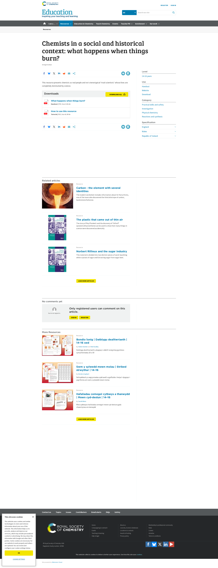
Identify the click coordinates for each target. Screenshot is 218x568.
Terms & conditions (155, 536)
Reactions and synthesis (152, 116)
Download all (116, 94)
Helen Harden (83, 347)
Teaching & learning (98, 533)
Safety (117, 512)
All (124, 12)
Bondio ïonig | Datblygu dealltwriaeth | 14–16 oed (101, 341)
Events (94, 531)
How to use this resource (63, 111)
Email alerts (96, 512)
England (145, 127)
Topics (58, 512)
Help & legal (95, 536)
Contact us (46, 512)
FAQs (108, 512)
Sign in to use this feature (119, 69)
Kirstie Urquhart (83, 374)
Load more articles (86, 281)
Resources (47, 29)
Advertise (151, 533)
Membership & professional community (161, 525)
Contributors (81, 512)
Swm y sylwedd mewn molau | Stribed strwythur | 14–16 (101, 368)
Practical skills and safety (153, 104)
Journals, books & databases (129, 528)
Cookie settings (19, 559)
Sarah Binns (82, 401)
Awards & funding (125, 533)
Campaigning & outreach (99, 528)
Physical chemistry (150, 112)
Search (173, 12)
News (150, 528)
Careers (151, 531)
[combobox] (156, 12)
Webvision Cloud (57, 562)
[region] (19, 539)
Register (164, 5)
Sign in (73, 318)
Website (145, 90)
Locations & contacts (126, 531)
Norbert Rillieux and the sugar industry (101, 251)
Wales (144, 131)
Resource (79, 184)
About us (123, 525)
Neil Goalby (95, 347)
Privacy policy (124, 536)
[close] (130, 69)
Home (93, 525)
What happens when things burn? (68, 101)
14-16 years (147, 76)
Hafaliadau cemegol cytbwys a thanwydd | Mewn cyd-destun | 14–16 (103, 395)
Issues (68, 512)
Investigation (147, 108)
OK (19, 553)
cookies (139, 554)
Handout (145, 86)
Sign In (173, 5)
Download (146, 94)
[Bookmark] (128, 73)
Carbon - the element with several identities (98, 189)
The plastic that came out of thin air (99, 219)
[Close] (33, 516)
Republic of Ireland (150, 136)
